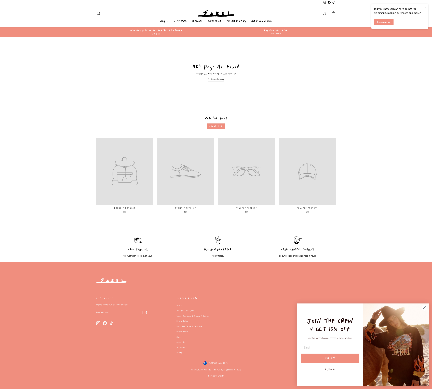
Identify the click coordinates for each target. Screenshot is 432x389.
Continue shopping (216, 79)
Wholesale (181, 347)
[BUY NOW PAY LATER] (218, 242)
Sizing (179, 337)
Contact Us (214, 21)
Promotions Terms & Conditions (189, 326)
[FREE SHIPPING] (138, 242)
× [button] (425, 7)
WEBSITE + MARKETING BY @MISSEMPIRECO (222, 369)
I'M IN (330, 358)
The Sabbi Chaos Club (185, 310)
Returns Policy (182, 321)
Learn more (383, 22)
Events (179, 352)
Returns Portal (182, 331)
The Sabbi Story (236, 21)
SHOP (163, 21)
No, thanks (330, 369)
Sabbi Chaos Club (261, 21)
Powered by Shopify (216, 375)
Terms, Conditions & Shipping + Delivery (193, 316)
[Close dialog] (424, 308)
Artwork (197, 21)
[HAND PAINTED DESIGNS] (298, 242)
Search (179, 305)
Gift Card (180, 21)
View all (216, 126)
